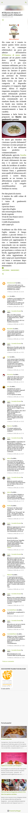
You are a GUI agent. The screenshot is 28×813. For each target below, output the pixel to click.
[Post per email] (3, 268)
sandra (9, 547)
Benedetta (10, 328)
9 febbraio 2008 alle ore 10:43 (15, 629)
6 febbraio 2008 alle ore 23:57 (15, 473)
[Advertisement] (14, 706)
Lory (8, 296)
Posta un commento (8, 661)
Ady (8, 357)
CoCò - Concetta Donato (14, 311)
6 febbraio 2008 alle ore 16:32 (15, 396)
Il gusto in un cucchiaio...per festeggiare (11, 765)
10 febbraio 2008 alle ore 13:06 (15, 645)
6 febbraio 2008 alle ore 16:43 (15, 421)
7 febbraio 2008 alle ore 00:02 (15, 487)
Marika (9, 505)
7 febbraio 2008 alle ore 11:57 (15, 518)
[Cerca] (26, 2)
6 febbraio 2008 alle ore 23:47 (15, 454)
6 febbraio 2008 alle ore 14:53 (15, 352)
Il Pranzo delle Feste (6, 739)
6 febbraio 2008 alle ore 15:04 (15, 370)
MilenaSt (9, 574)
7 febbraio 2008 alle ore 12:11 (15, 533)
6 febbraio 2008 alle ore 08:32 (15, 324)
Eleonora (9, 426)
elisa (8, 386)
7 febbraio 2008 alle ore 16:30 (15, 589)
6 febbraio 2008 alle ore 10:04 (15, 339)
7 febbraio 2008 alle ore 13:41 (15, 549)
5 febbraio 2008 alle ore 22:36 (15, 291)
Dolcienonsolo (11, 283)
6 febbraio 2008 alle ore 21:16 (15, 433)
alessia (9, 458)
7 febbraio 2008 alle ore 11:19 (15, 501)
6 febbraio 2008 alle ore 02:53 (15, 306)
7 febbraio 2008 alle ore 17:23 (15, 605)
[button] (3, 20)
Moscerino (10, 374)
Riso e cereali (5, 270)
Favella (23, 155)
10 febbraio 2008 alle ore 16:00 (15, 657)
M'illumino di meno (11, 55)
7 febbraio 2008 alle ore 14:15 (15, 570)
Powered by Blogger (15, 811)
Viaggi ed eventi (15, 270)
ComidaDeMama (12, 610)
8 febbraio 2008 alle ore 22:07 (15, 616)
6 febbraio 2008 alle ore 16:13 (15, 382)
